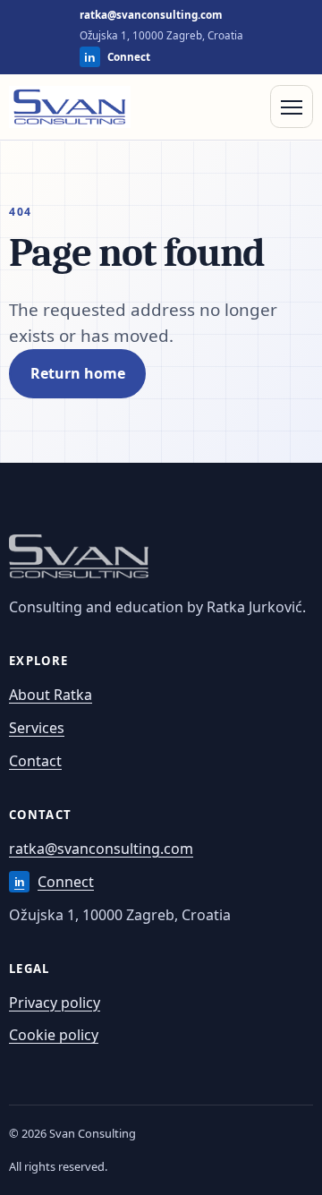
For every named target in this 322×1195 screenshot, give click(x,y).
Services (36, 728)
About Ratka (50, 694)
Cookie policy (53, 1035)
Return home (77, 373)
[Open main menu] (291, 106)
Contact (35, 761)
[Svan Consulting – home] (70, 107)
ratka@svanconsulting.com (151, 14)
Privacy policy (54, 1002)
